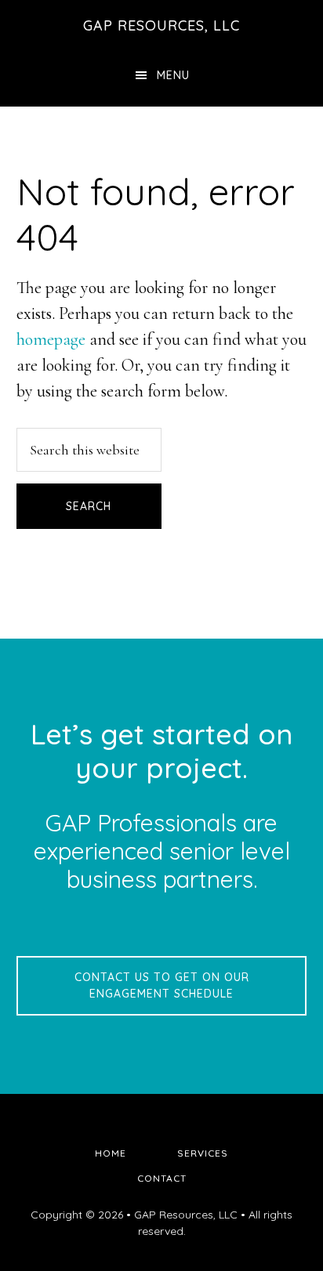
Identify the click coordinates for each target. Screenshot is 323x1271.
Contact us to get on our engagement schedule (161, 985)
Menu (173, 75)
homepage (50, 339)
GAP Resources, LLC (161, 25)
